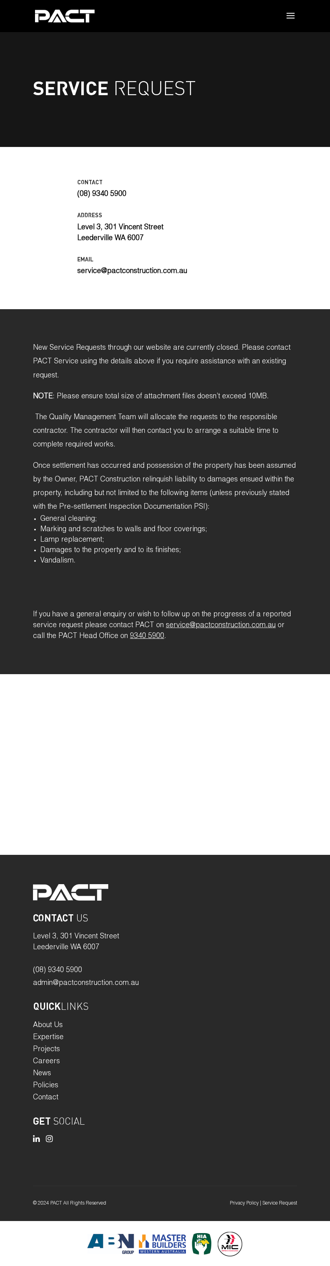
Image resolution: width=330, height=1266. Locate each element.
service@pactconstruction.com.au (221, 625)
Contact (45, 1098)
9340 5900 (147, 636)
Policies (45, 1086)
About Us (48, 1026)
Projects (46, 1050)
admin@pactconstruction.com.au (86, 983)
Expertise (48, 1038)
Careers (46, 1062)
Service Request (279, 1203)
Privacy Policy (244, 1203)
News (42, 1074)
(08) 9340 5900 (57, 970)
